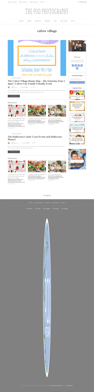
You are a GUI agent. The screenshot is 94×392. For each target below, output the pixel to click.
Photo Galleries (12, 2)
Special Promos (63, 21)
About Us (73, 21)
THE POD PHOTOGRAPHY (55, 385)
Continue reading (14, 151)
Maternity (21, 21)
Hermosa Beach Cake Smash (77, 96)
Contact (42, 2)
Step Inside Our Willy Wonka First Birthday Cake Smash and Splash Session (36, 122)
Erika (13, 86)
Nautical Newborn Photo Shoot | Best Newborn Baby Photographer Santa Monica (77, 139)
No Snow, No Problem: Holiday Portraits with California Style (55, 122)
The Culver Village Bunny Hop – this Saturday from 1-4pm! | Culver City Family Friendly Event (37, 82)
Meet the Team (55, 202)
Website (31, 202)
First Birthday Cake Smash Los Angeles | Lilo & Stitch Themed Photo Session (77, 128)
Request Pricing (23, 2)
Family (55, 21)
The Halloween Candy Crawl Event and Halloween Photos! (35, 138)
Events (10, 118)
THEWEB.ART (69, 385)
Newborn (29, 21)
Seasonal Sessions (56, 118)
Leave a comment (24, 87)
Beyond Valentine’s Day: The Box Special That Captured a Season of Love (16, 125)
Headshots (43, 118)
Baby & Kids (37, 118)
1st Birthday (47, 21)
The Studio (47, 202)
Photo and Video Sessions (14, 120)
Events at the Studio (16, 78)
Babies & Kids (38, 21)
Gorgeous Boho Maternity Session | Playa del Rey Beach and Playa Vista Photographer (77, 105)
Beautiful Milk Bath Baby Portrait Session (77, 118)
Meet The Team (34, 2)
